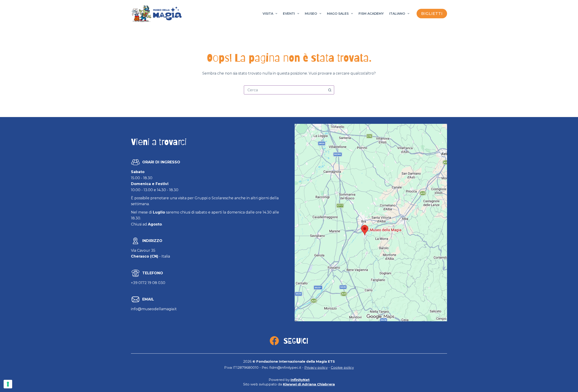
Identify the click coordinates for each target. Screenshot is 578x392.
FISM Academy (371, 14)
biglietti (432, 13)
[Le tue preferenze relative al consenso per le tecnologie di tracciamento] (8, 384)
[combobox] (284, 89)
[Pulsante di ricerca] (329, 90)
